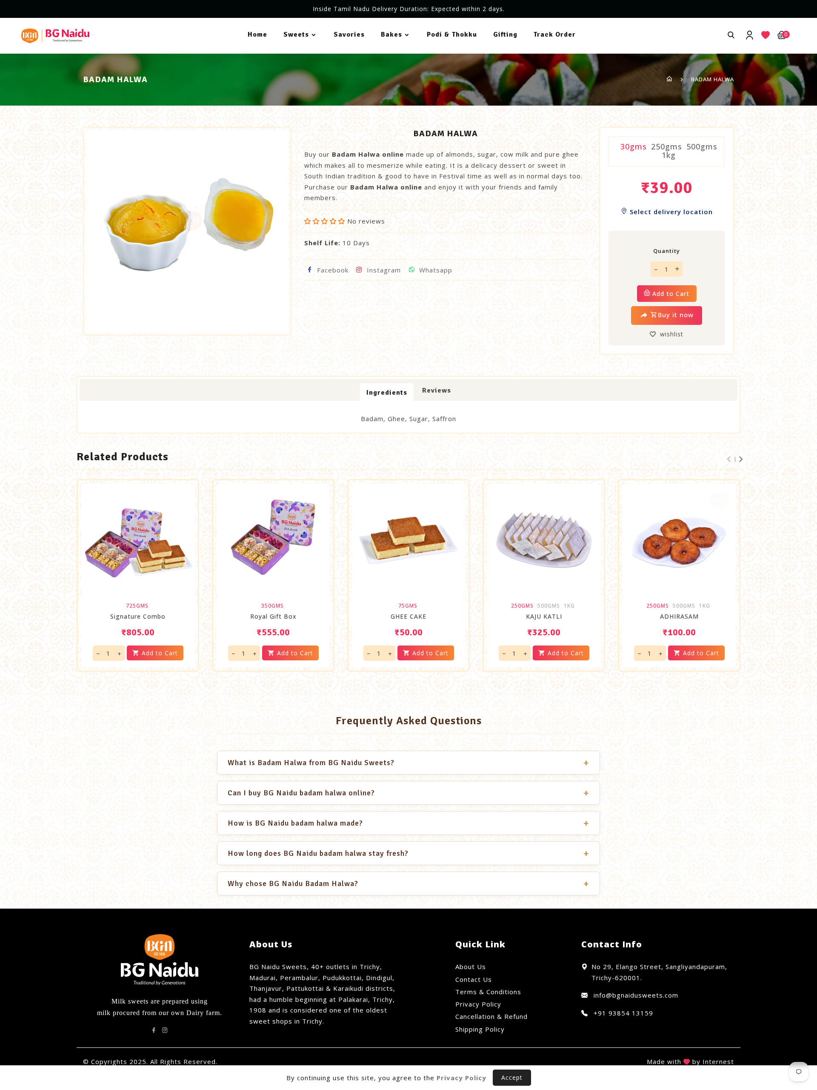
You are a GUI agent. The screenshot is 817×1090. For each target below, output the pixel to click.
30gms (633, 146)
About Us (470, 966)
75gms (407, 605)
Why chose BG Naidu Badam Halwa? (408, 883)
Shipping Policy (480, 1029)
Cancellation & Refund (491, 1016)
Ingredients (386, 392)
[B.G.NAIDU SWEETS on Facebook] (154, 1030)
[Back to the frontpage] (669, 79)
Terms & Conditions (488, 991)
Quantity (666, 251)
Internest (718, 1061)
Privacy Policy (478, 1004)
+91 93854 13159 (622, 1013)
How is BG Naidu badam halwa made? (408, 823)
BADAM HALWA (712, 79)
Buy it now (676, 314)
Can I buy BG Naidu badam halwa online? (408, 792)
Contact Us (473, 979)
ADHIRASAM (679, 616)
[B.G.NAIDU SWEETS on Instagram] (165, 1030)
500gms (701, 146)
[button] (325, 221)
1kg (669, 155)
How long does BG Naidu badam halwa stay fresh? (408, 853)
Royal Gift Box (273, 616)
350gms (272, 605)
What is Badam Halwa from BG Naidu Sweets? (408, 762)
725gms (137, 605)
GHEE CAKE (408, 616)
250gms (666, 146)
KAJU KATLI (544, 616)
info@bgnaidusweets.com (634, 995)
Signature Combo (138, 616)
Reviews (436, 390)
